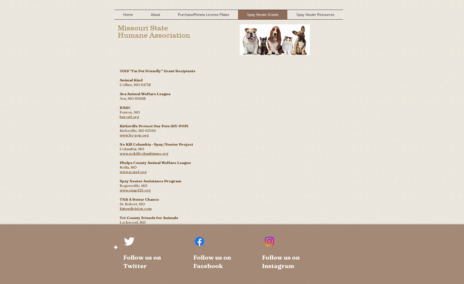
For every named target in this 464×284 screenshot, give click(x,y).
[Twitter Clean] (129, 241)
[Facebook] (199, 241)
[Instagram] (269, 241)
